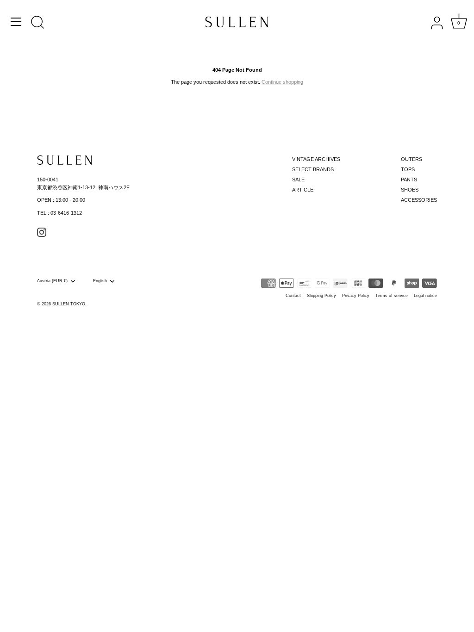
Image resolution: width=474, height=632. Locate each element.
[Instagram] (41, 232)
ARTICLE (302, 189)
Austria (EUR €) (52, 281)
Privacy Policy (355, 295)
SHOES (409, 189)
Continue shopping (282, 82)
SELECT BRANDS (313, 169)
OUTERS (411, 159)
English (100, 281)
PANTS (409, 179)
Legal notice (425, 295)
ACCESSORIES (419, 200)
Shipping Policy (321, 295)
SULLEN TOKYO (68, 304)
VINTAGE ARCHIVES (316, 159)
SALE (298, 179)
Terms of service (391, 295)
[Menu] (16, 22)
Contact (293, 295)
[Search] (37, 23)
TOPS (408, 169)
